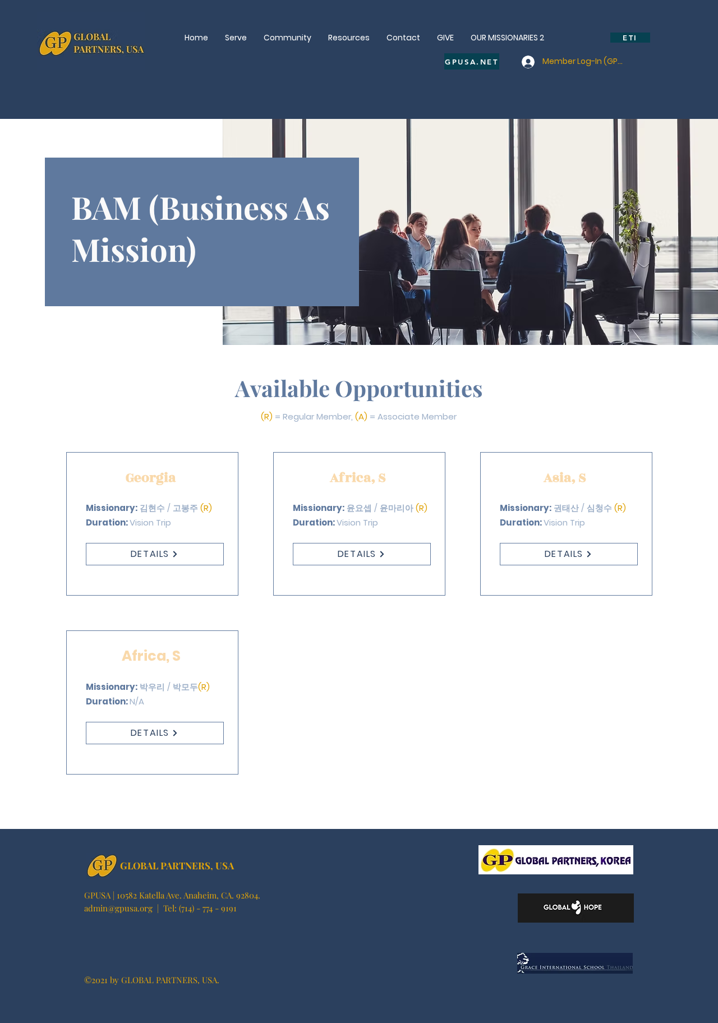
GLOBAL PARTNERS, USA (177, 865)
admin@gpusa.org (118, 908)
